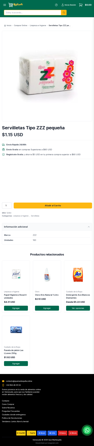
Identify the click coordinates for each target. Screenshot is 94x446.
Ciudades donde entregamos (14, 415)
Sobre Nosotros (8, 408)
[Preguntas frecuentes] (56, 4)
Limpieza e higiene (21, 216)
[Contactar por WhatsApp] (87, 430)
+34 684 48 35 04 (13, 385)
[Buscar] (64, 12)
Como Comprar (8, 404)
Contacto (5, 401)
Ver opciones (78, 308)
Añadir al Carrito (53, 205)
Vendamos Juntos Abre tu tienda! (15, 421)
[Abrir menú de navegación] (4, 5)
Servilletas (35, 216)
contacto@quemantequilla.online (19, 381)
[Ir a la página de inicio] (15, 5)
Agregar (16, 308)
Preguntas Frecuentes (11, 411)
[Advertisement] (47, 179)
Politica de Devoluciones (12, 418)
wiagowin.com (53, 443)
